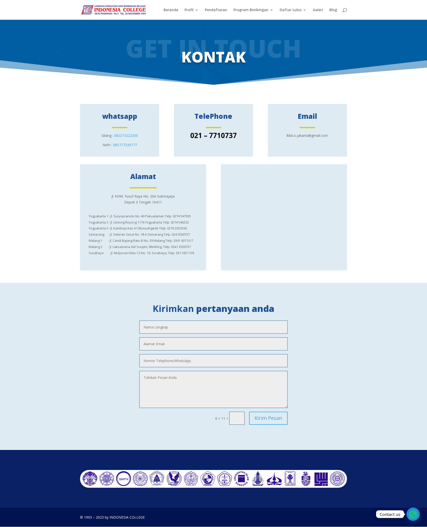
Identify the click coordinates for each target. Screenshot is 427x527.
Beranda (171, 10)
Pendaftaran (216, 10)
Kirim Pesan (268, 418)
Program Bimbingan (251, 10)
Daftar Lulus (290, 10)
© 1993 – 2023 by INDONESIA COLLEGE (112, 517)
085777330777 (125, 144)
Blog (333, 10)
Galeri (318, 10)
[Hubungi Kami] (413, 514)
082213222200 (126, 135)
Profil (189, 10)
